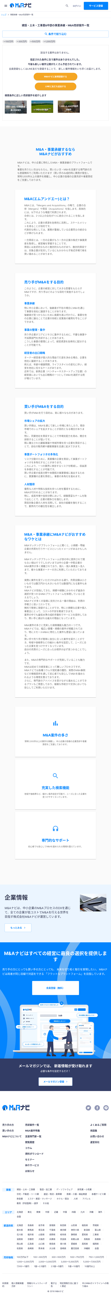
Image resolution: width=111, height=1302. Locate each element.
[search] (67, 6)
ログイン (77, 6)
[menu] (6, 6)
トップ (3, 15)
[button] (8, 41)
